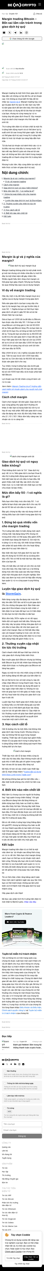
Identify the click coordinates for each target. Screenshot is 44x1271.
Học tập (5, 14)
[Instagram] (26, 33)
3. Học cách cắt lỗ (12, 210)
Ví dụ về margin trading (15, 181)
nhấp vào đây (30, 902)
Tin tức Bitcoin (8, 1199)
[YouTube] (4, 33)
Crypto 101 (13, 14)
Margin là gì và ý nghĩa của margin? (19, 178)
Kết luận (7, 216)
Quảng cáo (6, 1147)
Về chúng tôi (7, 1154)
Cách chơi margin (11, 184)
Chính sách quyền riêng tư (13, 1010)
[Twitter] (10, 33)
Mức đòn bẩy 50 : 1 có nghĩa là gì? (19, 191)
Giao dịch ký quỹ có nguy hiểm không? (21, 188)
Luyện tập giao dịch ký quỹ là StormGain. (23, 200)
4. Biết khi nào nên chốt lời (15, 213)
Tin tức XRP (6, 1195)
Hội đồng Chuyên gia (10, 1179)
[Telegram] (15, 33)
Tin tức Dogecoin (9, 1219)
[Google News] (23, 1064)
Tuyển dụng (6, 1158)
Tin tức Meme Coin (9, 1226)
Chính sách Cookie (13, 1251)
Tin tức (5, 1168)
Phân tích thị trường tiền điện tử (10, 1203)
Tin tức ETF (6, 1230)
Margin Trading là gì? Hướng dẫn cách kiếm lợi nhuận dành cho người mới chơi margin (22, 389)
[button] (22, 1073)
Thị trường (6, 1175)
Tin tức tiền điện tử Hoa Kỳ (9, 1213)
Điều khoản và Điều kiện (30, 1007)
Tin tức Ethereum (9, 1209)
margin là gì (15, 102)
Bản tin (5, 1182)
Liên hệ (5, 1151)
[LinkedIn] (21, 33)
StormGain (13, 594)
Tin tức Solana (7, 1222)
